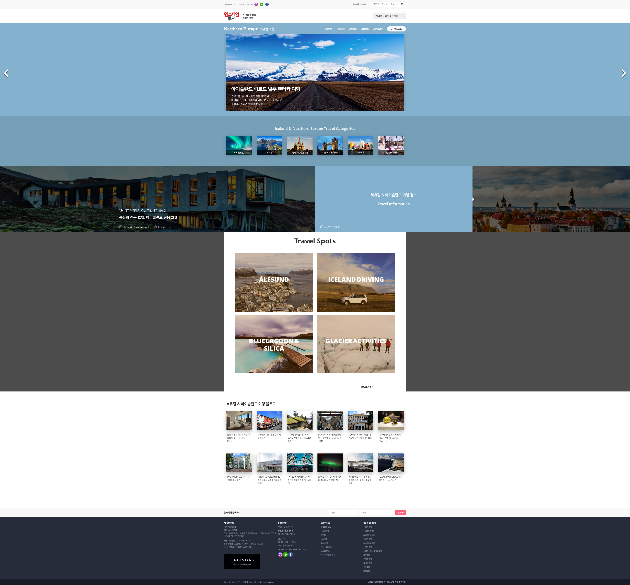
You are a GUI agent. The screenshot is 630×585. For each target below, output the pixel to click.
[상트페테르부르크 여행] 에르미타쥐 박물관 (238, 478)
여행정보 (365, 28)
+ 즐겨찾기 (228, 4)
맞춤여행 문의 (326, 527)
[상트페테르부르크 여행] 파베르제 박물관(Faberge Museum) (390, 437)
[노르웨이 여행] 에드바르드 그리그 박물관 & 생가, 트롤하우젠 (300, 437)
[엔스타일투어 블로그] (261, 4)
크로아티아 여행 (369, 535)
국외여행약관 (326, 551)
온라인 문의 (325, 531)
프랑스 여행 (367, 539)
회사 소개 (324, 543)
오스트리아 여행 (369, 543)
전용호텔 (353, 28)
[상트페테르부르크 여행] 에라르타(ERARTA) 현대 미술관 (360, 436)
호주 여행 (366, 567)
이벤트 (363, 4)
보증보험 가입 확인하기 (396, 582)
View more (274, 282)
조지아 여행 (367, 559)
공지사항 (356, 4)
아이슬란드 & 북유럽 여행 (372, 551)
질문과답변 (378, 28)
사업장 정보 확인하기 (377, 582)
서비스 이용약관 (327, 547)
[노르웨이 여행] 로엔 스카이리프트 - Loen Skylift (390, 478)
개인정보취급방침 (328, 555)
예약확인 (249, 4)
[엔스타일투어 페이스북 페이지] (267, 4)
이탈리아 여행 (368, 531)
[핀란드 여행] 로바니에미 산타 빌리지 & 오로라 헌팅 (329, 478)
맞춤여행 (341, 28)
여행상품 (328, 28)
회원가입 (242, 4)
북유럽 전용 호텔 (131, 217)
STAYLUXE (396, 29)
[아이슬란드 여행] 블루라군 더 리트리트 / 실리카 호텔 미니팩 (360, 480)
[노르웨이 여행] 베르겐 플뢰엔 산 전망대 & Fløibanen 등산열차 (330, 437)
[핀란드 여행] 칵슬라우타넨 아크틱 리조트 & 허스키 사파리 (299, 480)
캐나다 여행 (367, 563)
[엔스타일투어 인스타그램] (256, 4)
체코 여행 (366, 555)
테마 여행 (366, 571)
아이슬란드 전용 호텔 (162, 217)
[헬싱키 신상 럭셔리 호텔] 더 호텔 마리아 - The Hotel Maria (238, 437)
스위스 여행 (367, 547)
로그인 (236, 4)
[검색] (402, 4)
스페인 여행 (367, 527)
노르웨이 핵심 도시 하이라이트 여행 (265, 88)
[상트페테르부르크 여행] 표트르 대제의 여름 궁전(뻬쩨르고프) (269, 480)
